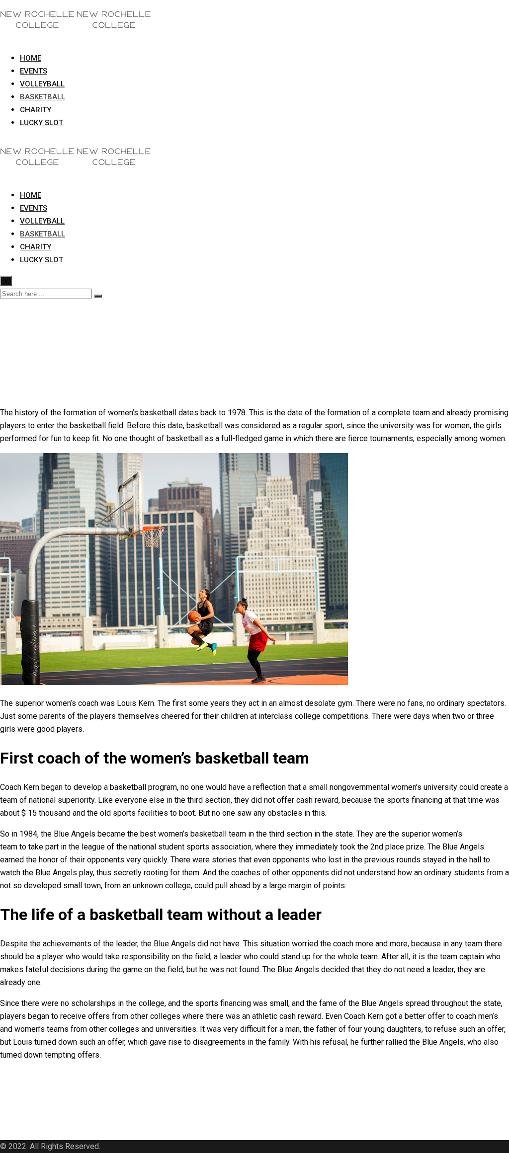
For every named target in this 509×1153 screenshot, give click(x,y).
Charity (35, 109)
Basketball (42, 96)
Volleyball (42, 83)
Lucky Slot (41, 122)
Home (30, 58)
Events (33, 71)
